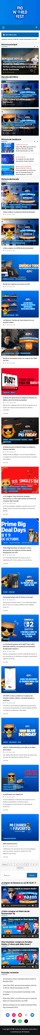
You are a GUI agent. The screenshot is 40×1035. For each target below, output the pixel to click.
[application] (20, 896)
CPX (5, 72)
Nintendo (6, 639)
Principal (24, 64)
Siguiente (20, 868)
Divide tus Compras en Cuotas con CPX (16, 284)
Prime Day (29, 168)
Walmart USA (6, 442)
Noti (19, 742)
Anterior (4, 865)
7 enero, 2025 (11, 797)
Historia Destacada (8, 64)
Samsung (11, 592)
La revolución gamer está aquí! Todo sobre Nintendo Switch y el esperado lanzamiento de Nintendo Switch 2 (19, 646)
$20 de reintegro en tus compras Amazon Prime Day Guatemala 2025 (20, 1006)
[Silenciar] (33, 905)
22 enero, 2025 (12, 651)
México (13, 392)
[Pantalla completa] (36, 905)
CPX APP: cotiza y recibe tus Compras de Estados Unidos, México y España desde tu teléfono (18, 698)
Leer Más (5, 413)
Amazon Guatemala (15, 61)
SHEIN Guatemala (20, 125)
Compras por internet (22, 144)
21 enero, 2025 (12, 703)
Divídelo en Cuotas (8, 279)
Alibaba (5, 486)
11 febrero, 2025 (12, 402)
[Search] (36, 27)
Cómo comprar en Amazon (29, 61)
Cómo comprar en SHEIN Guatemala (13, 122)
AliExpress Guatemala (9, 489)
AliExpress (24, 486)
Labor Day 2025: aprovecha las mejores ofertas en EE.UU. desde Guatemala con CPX (26, 149)
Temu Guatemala (25, 353)
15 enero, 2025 (12, 752)
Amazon (5, 61)
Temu (17, 353)
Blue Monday (13, 742)
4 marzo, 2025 (12, 72)
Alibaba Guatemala (14, 486)
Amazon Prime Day (21, 168)
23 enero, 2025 (12, 600)
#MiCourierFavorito (10, 844)
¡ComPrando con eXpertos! (13, 794)
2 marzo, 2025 (12, 325)
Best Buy (24, 439)
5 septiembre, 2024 (13, 846)
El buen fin (6, 392)
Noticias (18, 64)
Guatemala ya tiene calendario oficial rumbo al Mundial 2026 (19, 980)
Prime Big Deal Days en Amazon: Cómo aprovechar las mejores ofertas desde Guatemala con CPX (17, 550)
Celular (5, 592)
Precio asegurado (20, 157)
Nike (17, 315)
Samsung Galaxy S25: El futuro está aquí (18, 597)
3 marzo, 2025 (12, 286)
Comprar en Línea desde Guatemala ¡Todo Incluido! (25, 160)
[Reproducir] (4, 905)
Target (30, 439)
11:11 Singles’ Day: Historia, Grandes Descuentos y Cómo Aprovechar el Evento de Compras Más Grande (19, 498)
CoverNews (14, 1032)
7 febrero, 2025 (12, 555)
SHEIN (11, 125)
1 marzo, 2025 (12, 363)
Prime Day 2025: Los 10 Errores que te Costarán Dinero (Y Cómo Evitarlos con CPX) (26, 172)
